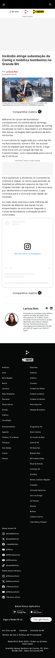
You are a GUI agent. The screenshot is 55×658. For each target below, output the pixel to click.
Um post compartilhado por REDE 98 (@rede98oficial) (29, 283)
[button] (50, 4)
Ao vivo (15, 11)
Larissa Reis (12, 71)
